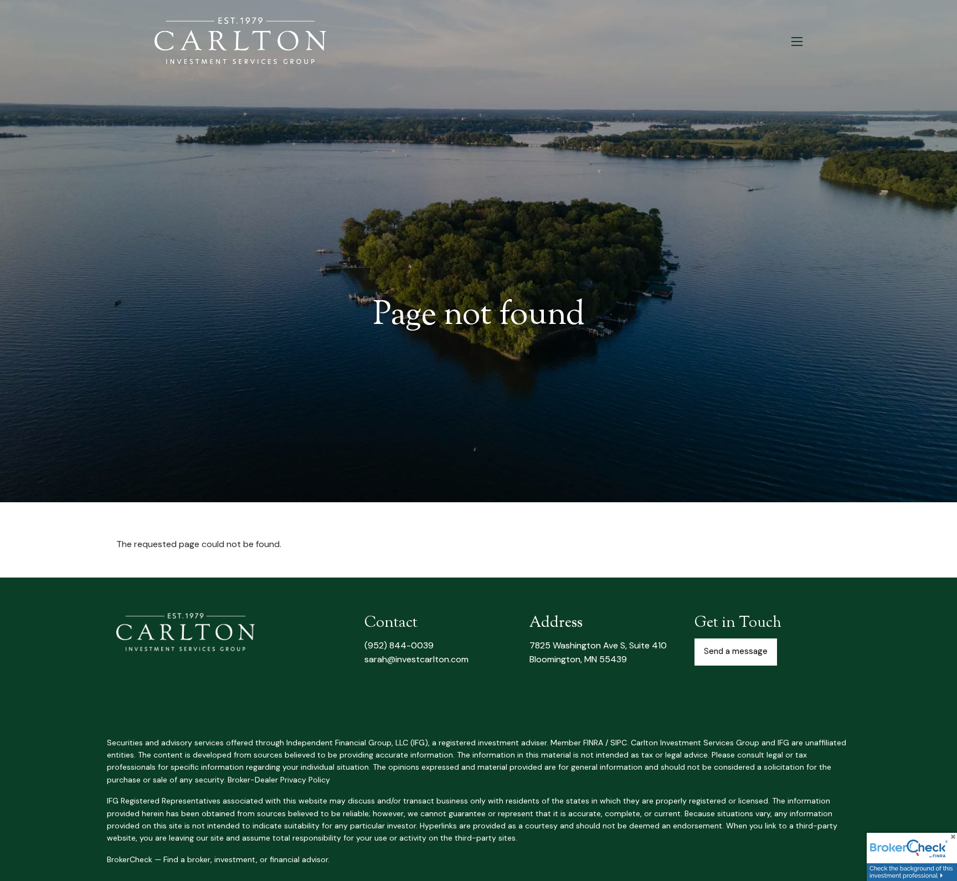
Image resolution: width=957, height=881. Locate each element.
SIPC (618, 743)
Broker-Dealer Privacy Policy (279, 780)
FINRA (593, 743)
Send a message (736, 651)
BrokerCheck (129, 859)
